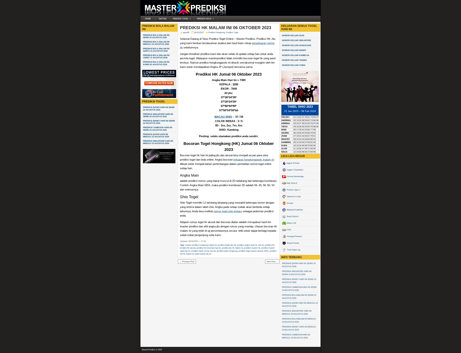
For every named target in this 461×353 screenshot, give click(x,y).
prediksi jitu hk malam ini (232, 248)
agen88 (186, 32)
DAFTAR (162, 18)
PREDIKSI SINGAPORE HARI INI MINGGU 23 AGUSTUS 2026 (158, 142)
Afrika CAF (291, 223)
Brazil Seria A (292, 216)
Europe (289, 203)
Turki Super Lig (293, 250)
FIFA (288, 230)
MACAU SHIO (223, 116)
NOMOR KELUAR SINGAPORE (296, 40)
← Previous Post (187, 261)
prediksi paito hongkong (227, 251)
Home (148, 18)
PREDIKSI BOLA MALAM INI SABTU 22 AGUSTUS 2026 (156, 50)
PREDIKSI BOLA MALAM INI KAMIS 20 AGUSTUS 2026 (156, 63)
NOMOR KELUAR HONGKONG (296, 45)
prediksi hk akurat (188, 248)
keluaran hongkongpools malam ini (253, 159)
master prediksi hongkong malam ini (201, 245)
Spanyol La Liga (293, 196)
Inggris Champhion (294, 170)
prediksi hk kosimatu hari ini (209, 248)
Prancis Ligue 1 (293, 190)
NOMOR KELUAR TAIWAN (294, 60)
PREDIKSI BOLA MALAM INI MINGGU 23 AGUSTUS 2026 (156, 43)
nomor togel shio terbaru (228, 211)
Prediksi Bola (204, 18)
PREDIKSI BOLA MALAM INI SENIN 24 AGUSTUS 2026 (156, 36)
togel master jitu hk (203, 254)
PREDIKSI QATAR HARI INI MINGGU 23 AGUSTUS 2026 (156, 135)
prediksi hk (269, 245)
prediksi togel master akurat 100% (253, 251)
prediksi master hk (252, 248)
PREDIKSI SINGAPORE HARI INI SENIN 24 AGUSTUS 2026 (158, 115)
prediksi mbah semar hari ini (203, 251)
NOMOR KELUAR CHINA (293, 65)
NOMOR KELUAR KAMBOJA (295, 55)
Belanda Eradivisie (294, 210)
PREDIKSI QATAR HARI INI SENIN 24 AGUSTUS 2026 (158, 108)
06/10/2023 (199, 32)
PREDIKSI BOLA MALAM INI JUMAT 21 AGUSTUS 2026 (156, 56)
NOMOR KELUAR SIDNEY (294, 50)
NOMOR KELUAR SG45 (293, 35)
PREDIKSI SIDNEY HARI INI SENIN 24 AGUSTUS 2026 (159, 122)
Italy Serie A (291, 183)
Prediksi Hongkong (216, 32)
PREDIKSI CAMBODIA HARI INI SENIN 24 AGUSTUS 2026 (157, 128)
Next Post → (272, 261)
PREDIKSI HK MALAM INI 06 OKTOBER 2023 (225, 27)
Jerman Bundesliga (295, 176)
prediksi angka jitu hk (227, 245)
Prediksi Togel (180, 18)
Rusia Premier (292, 243)
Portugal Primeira (294, 236)
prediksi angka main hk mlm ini (250, 245)
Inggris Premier (293, 163)
